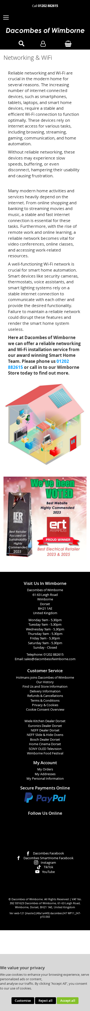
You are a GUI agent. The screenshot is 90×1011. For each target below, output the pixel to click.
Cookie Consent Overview (45, 709)
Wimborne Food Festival (45, 753)
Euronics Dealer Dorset (45, 726)
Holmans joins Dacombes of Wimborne (45, 677)
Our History (45, 682)
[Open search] (21, 44)
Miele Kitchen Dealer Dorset (45, 721)
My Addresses (45, 774)
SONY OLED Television (45, 749)
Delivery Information (45, 691)
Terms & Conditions (45, 700)
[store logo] (45, 30)
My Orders (45, 769)
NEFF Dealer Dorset (45, 730)
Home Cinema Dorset (45, 744)
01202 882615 (54, 654)
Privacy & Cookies (45, 705)
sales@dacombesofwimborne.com (50, 659)
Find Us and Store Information (45, 686)
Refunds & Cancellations (45, 696)
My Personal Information (45, 778)
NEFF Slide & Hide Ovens (45, 735)
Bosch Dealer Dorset (45, 739)
